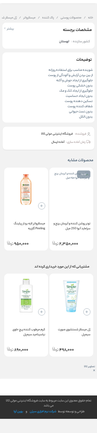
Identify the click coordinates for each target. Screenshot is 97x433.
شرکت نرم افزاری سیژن (43, 411)
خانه (88, 18)
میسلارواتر (27, 18)
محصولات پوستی (68, 18)
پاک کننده (46, 18)
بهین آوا (18, 411)
